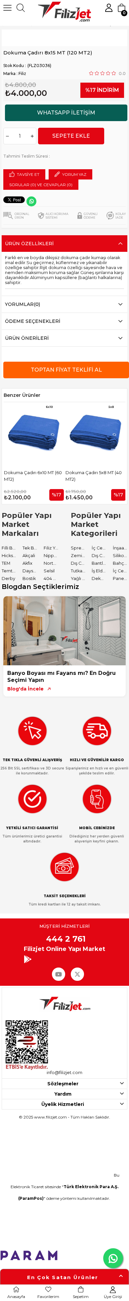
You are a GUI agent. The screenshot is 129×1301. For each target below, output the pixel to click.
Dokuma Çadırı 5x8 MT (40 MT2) (43, 476)
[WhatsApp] (31, 201)
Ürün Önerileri (27, 338)
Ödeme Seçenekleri (32, 321)
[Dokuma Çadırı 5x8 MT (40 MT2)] (45, 432)
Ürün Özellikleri (29, 244)
